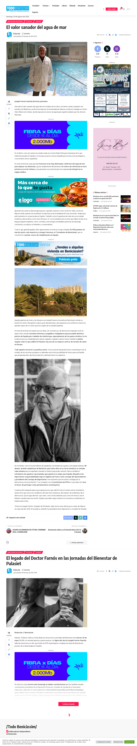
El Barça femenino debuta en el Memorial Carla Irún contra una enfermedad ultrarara (103, 227)
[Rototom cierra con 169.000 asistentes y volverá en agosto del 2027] (126, 199)
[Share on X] (109, 34)
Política (95, 211)
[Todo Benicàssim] (17, 9)
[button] (103, 9)
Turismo (38, 21)
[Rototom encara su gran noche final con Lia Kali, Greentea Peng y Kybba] (126, 218)
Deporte (95, 232)
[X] (107, 51)
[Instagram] (116, 51)
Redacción (16, 33)
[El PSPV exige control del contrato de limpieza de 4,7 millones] (126, 208)
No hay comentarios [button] (77, 542)
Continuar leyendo (68, 704)
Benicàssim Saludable (15, 21)
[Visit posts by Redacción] (9, 35)
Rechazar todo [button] (118, 742)
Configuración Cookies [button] (104, 742)
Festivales (96, 201)
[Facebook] (97, 51)
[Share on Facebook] (106, 34)
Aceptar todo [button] (129, 742)
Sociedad (29, 21)
